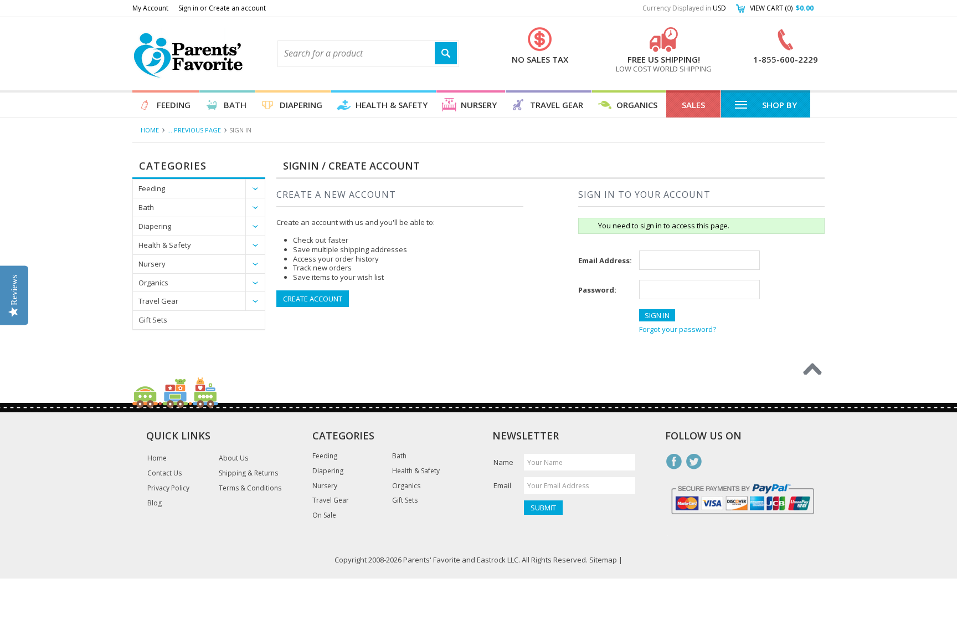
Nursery (479, 104)
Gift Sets (152, 320)
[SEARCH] (446, 53)
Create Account (312, 299)
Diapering (301, 104)
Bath (235, 104)
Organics (636, 104)
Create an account (237, 8)
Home (150, 130)
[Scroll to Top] (812, 369)
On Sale (324, 515)
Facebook (674, 461)
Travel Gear (556, 104)
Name (503, 462)
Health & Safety (392, 104)
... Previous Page (194, 130)
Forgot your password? (677, 329)
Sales (693, 104)
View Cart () (782, 8)
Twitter (694, 461)
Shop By (779, 104)
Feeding (174, 104)
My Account (150, 8)
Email (502, 485)
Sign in (188, 8)
